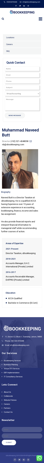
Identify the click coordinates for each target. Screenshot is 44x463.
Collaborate (8, 396)
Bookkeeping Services (12, 361)
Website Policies (10, 400)
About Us (7, 392)
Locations (10, 37)
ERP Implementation (11, 373)
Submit (9, 442)
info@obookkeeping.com (31, 2)
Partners (7, 408)
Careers (9, 44)
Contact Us (8, 412)
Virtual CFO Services (12, 369)
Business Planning (11, 365)
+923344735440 (11, 2)
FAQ (8, 51)
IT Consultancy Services (13, 377)
